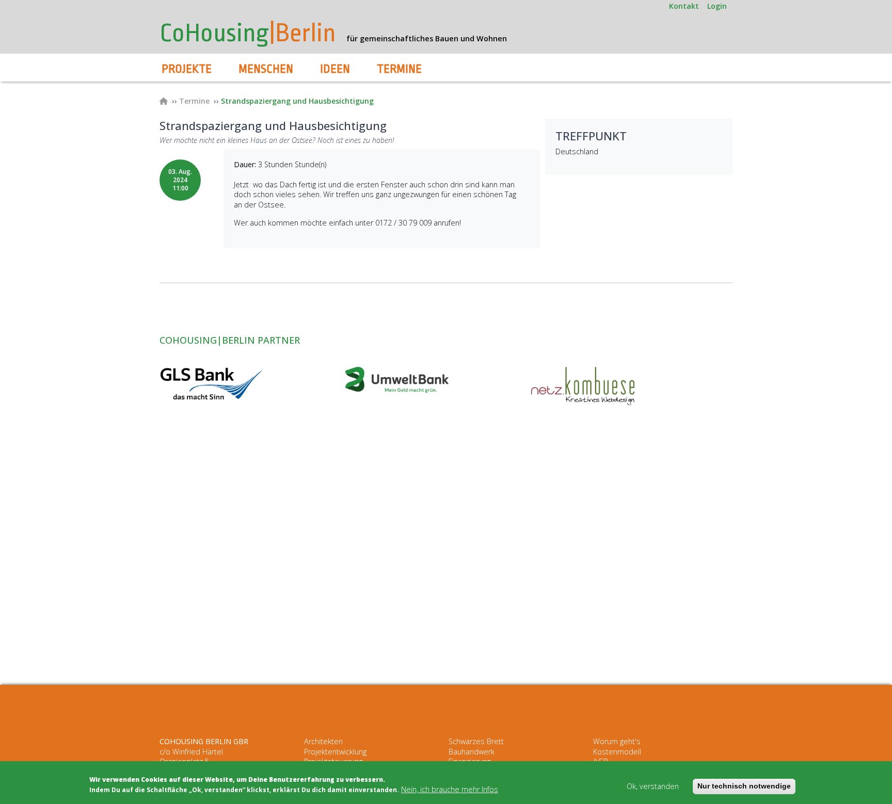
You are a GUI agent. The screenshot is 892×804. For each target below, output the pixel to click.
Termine (399, 69)
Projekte (187, 69)
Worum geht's (617, 741)
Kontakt (684, 6)
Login (717, 6)
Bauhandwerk (472, 752)
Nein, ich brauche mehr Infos (449, 789)
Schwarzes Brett (476, 741)
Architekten (323, 741)
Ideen (335, 69)
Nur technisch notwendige (744, 786)
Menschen (265, 69)
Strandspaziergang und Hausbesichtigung (297, 101)
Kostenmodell (617, 752)
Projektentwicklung (335, 752)
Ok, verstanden (653, 787)
